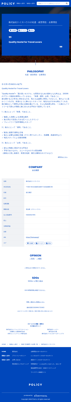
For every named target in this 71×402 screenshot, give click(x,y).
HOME (4, 344)
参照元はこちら (63, 157)
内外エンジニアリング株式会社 (17, 334)
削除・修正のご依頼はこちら (35, 302)
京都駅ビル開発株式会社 (17, 332)
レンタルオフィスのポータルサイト (42, 356)
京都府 (31, 243)
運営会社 (15, 352)
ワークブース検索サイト (38, 372)
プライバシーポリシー (19, 356)
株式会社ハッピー (52, 329)
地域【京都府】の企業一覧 (29, 344)
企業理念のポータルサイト (39, 352)
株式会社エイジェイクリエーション (17, 329)
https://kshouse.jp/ (32, 237)
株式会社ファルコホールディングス (53, 334)
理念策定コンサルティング (20, 364)
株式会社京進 (53, 332)
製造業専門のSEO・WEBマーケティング (43, 368)
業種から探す (21, 3)
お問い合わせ (16, 360)
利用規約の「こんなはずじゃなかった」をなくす (46, 364)
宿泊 (49, 243)
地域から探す (31, 3)
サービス (41, 243)
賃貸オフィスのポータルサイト (40, 360)
